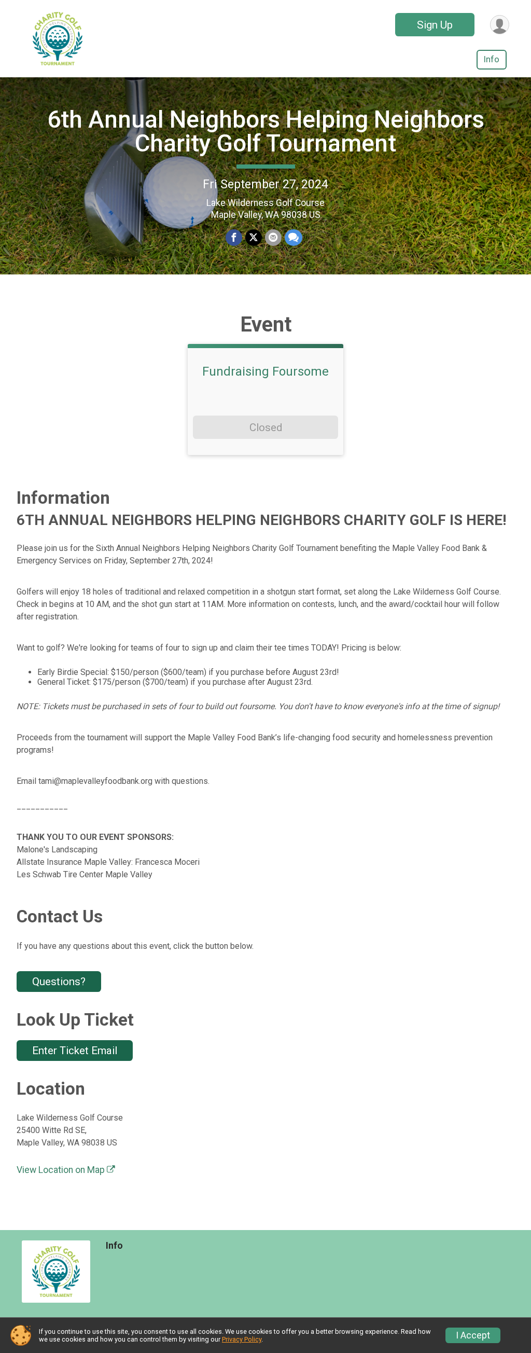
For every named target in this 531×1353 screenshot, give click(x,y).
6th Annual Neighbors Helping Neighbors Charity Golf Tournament (265, 131)
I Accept (473, 1335)
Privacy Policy (241, 1339)
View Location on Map (62, 1170)
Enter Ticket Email (74, 1050)
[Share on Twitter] (253, 237)
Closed (265, 427)
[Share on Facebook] (234, 237)
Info (491, 59)
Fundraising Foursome (265, 371)
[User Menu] (499, 24)
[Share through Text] (293, 237)
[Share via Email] (273, 237)
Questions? (59, 981)
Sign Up (435, 25)
